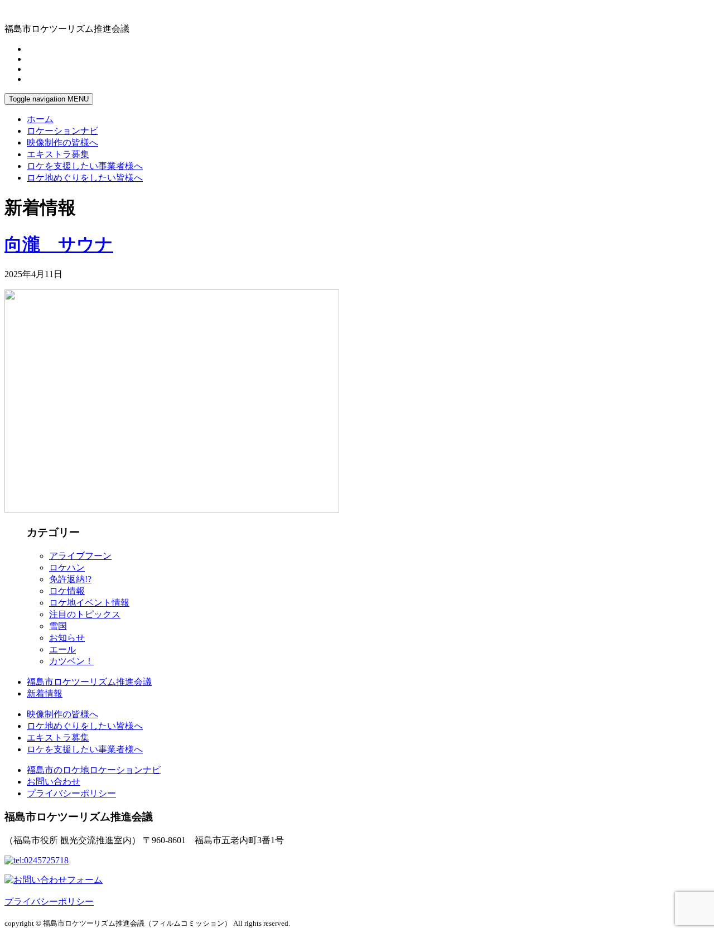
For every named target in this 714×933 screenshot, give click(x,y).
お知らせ (67, 637)
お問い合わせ (53, 781)
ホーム (40, 119)
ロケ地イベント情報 (89, 602)
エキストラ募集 (58, 154)
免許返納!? (70, 579)
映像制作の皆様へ (62, 142)
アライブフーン (80, 555)
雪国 (58, 626)
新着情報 (44, 693)
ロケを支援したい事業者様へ (85, 166)
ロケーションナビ (62, 131)
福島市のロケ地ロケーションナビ (94, 770)
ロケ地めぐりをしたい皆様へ (85, 177)
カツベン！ (71, 661)
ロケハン (67, 567)
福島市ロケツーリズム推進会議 (89, 682)
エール (62, 649)
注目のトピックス (84, 614)
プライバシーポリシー (71, 793)
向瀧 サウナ (58, 244)
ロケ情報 (67, 591)
